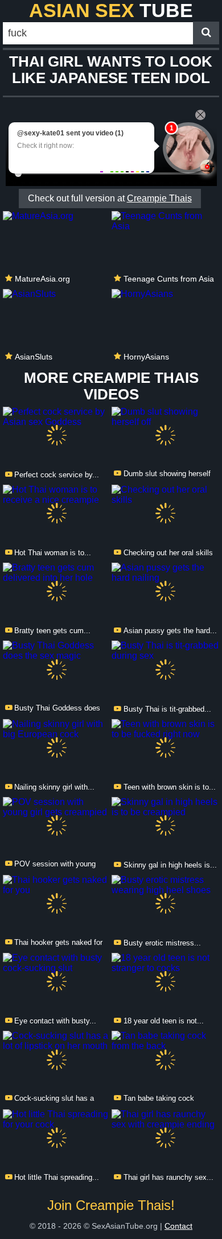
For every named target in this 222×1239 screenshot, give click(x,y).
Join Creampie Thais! (111, 1205)
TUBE (111, 10)
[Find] (206, 33)
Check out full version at (110, 198)
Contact (178, 1225)
